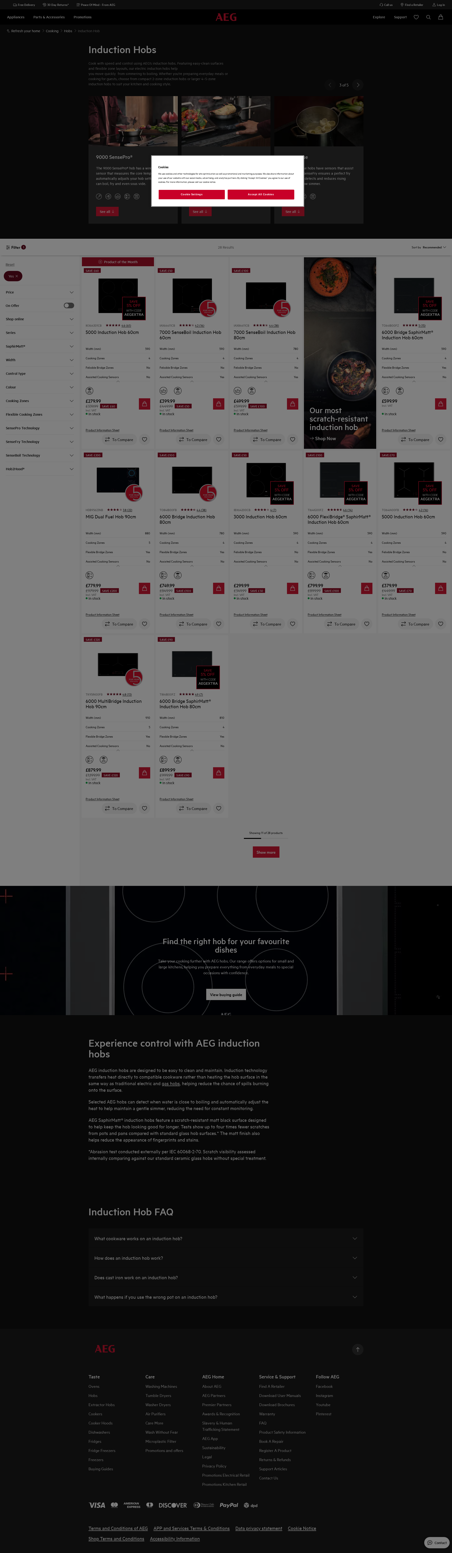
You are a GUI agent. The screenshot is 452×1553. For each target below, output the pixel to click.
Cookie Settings (192, 194)
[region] (227, 181)
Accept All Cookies (261, 194)
